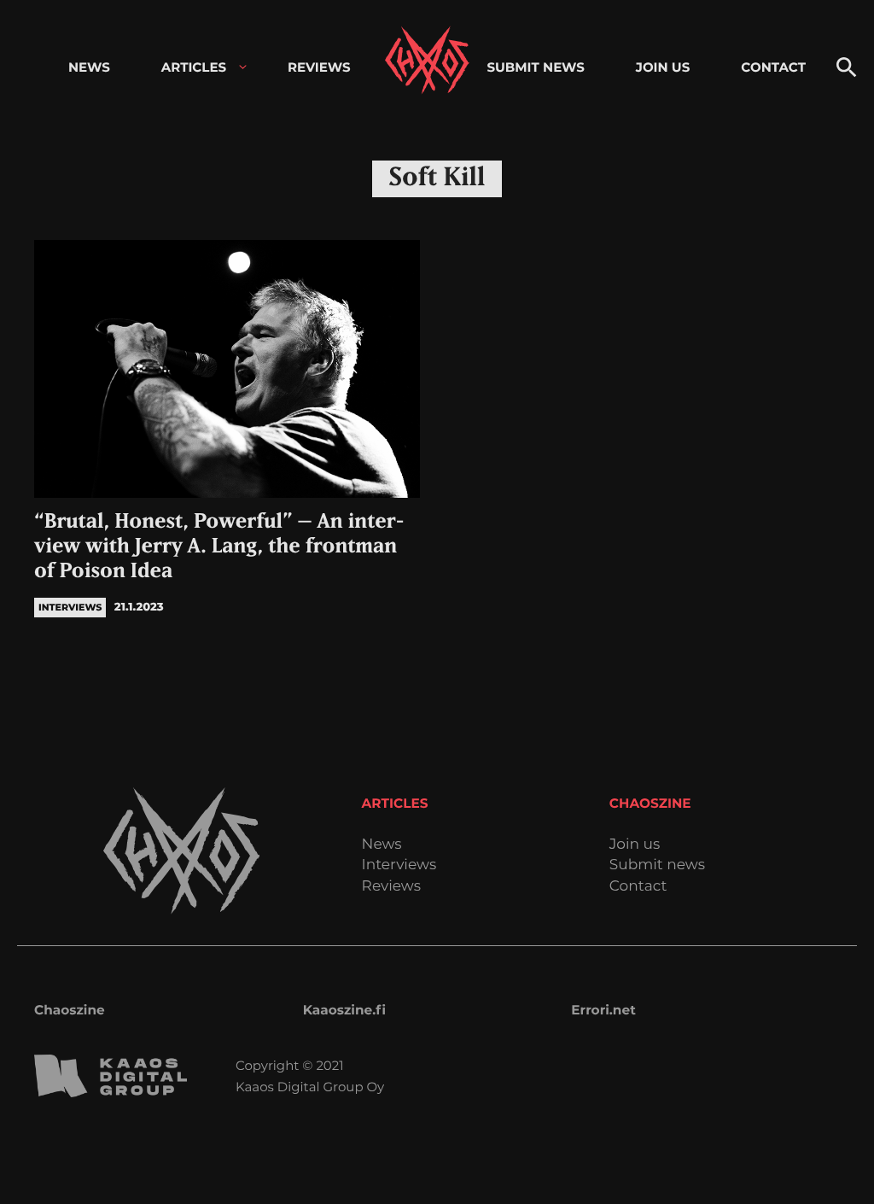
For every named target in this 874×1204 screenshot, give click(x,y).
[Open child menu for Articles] (243, 67)
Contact (638, 887)
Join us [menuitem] (663, 67)
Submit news (657, 865)
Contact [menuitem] (773, 67)
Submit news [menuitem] (535, 67)
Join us (634, 845)
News (382, 845)
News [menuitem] (89, 67)
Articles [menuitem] (193, 67)
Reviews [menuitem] (319, 67)
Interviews (399, 865)
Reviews (391, 887)
